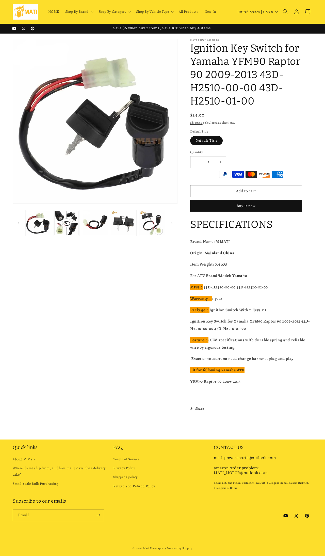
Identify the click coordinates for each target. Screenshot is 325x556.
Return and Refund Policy (134, 486)
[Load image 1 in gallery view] (38, 223)
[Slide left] (18, 223)
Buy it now (246, 205)
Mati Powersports (154, 548)
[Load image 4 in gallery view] (124, 223)
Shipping (196, 123)
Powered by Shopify (179, 548)
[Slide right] (171, 223)
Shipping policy (125, 477)
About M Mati (24, 459)
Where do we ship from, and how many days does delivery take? (59, 471)
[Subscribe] (98, 515)
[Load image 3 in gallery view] (95, 223)
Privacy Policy (124, 468)
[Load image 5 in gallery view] (152, 223)
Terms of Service (126, 459)
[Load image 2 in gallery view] (66, 223)
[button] (78, 11)
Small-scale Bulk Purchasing (35, 483)
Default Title (206, 140)
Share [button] (199, 408)
